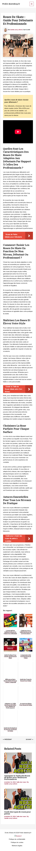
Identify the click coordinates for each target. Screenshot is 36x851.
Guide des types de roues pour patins (17, 813)
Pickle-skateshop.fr (11, 4)
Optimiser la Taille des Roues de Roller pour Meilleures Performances (17, 777)
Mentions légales (17, 845)
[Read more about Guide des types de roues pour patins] (18, 799)
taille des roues (21, 782)
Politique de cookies (17, 842)
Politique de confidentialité (17, 839)
